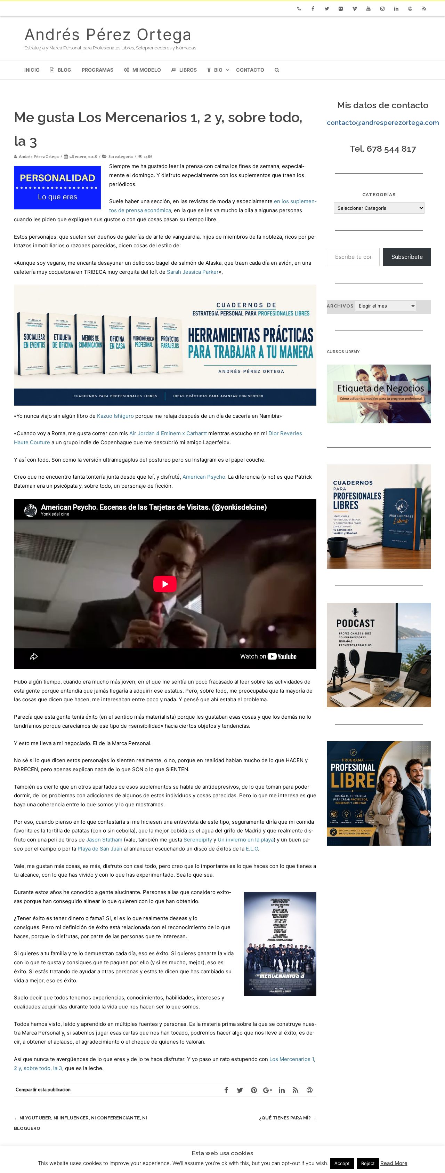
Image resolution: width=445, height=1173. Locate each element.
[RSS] (424, 8)
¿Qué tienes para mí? (287, 1117)
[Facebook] (313, 8)
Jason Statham (104, 839)
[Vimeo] (355, 8)
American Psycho (204, 476)
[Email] (410, 8)
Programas (97, 70)
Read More (393, 1163)
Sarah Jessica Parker (193, 272)
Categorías (379, 194)
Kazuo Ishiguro (115, 416)
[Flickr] (341, 8)
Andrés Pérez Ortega (108, 34)
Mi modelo (146, 70)
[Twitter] (327, 8)
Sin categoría (120, 156)
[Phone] (299, 8)
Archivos (340, 306)
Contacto (250, 70)
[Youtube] (368, 8)
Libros (188, 70)
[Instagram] (382, 8)
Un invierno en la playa (246, 839)
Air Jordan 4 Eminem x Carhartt (168, 433)
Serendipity (198, 839)
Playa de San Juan (100, 848)
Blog (64, 70)
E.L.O (252, 848)
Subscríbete (407, 256)
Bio (218, 70)
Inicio (32, 70)
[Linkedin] (396, 8)
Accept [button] (342, 1163)
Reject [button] (368, 1163)
